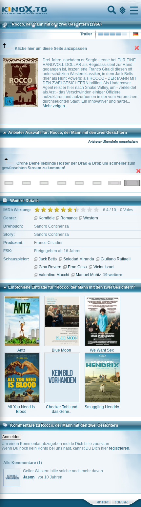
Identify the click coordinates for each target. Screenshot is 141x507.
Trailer (86, 34)
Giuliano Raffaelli (116, 259)
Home (46, 10)
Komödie (47, 218)
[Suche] (111, 10)
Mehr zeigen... (55, 106)
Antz (21, 350)
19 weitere (112, 275)
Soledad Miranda (78, 259)
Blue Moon (61, 350)
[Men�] (134, 10)
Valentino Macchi (54, 275)
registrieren (119, 448)
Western (90, 218)
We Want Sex (102, 350)
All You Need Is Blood (21, 409)
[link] (70, 10)
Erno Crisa (77, 267)
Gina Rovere (50, 267)
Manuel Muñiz (88, 275)
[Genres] (122, 10)
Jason (28, 477)
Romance (69, 218)
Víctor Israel (103, 267)
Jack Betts (48, 259)
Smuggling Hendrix (102, 407)
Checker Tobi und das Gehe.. (61, 409)
